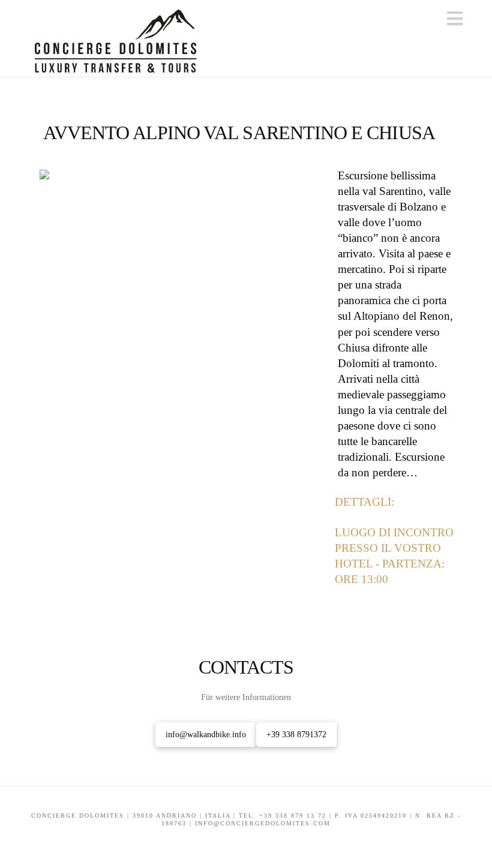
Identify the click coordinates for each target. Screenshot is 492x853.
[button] (455, 19)
